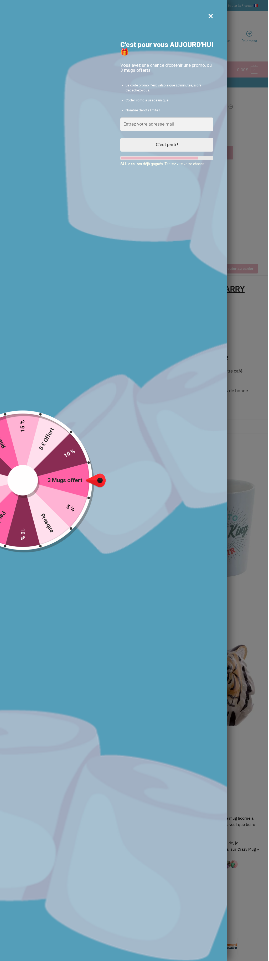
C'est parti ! (167, 144)
